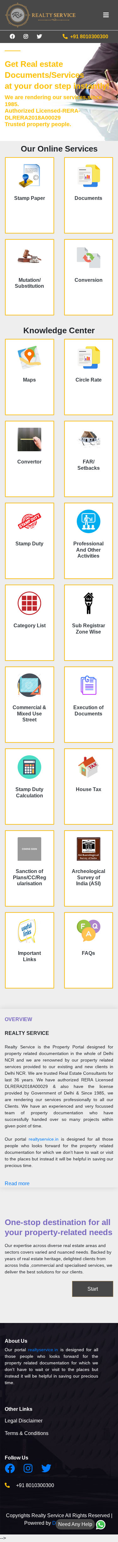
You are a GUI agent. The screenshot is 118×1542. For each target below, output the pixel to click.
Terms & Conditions (26, 1433)
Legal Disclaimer (23, 1420)
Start (92, 1289)
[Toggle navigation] (106, 15)
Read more (17, 1183)
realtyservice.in (44, 1139)
